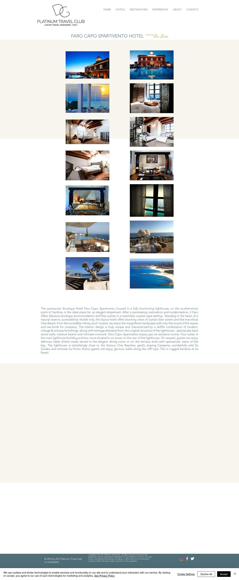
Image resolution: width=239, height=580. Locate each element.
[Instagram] (182, 558)
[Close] (235, 574)
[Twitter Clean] (192, 558)
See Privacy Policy (104, 575)
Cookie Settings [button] (186, 574)
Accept (224, 574)
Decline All (206, 574)
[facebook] (187, 558)
